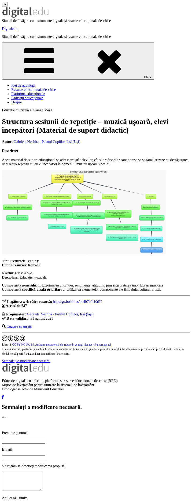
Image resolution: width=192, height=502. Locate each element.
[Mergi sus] (4, 4)
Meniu (148, 77)
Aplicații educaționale (27, 98)
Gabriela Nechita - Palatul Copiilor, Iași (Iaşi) (47, 142)
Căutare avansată (19, 326)
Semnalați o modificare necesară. (26, 361)
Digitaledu (9, 29)
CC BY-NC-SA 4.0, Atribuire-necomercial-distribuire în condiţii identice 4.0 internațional (61, 344)
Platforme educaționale (28, 94)
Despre (16, 102)
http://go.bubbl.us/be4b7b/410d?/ (77, 302)
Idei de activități (23, 85)
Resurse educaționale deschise (33, 90)
